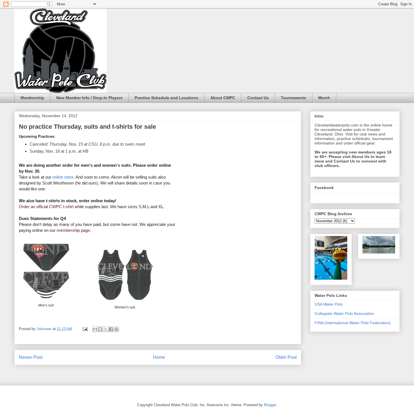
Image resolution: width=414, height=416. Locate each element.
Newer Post (30, 357)
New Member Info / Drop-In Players (89, 97)
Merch (324, 97)
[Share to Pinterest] (116, 329)
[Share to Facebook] (111, 329)
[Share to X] (105, 329)
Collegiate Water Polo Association (344, 313)
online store (63, 177)
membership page (72, 230)
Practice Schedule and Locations (166, 97)
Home (159, 357)
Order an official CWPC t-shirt (46, 206)
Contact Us (258, 97)
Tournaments (293, 97)
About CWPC (222, 97)
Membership (32, 97)
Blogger (270, 405)
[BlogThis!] (100, 329)
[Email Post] (85, 329)
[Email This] (95, 329)
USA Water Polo (329, 304)
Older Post (286, 357)
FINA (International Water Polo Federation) (353, 323)
